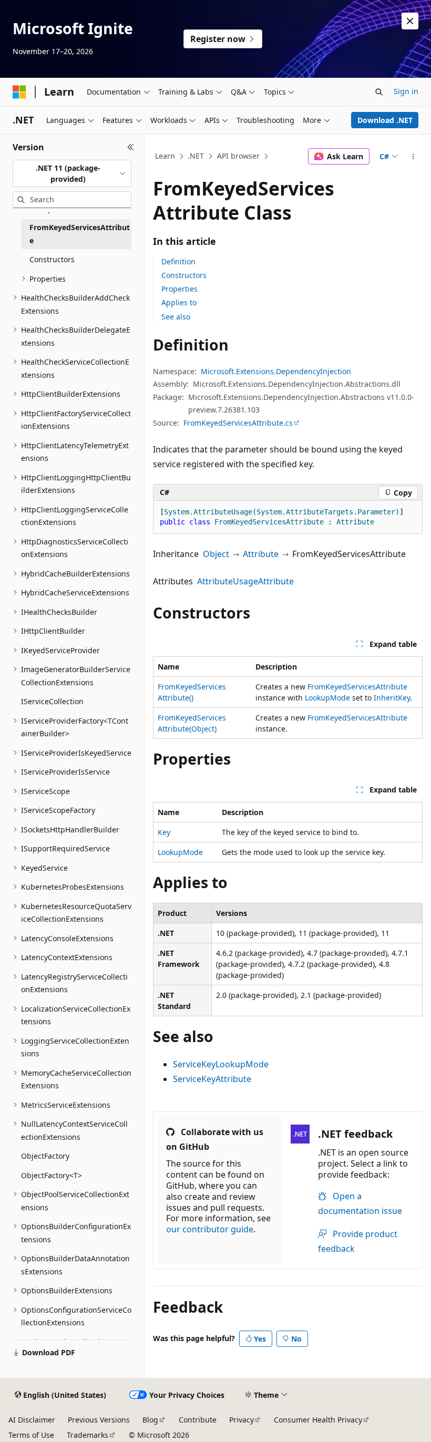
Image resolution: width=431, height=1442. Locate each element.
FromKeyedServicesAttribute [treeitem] (79, 233)
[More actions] (413, 156)
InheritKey (392, 698)
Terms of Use (31, 1435)
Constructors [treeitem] (52, 259)
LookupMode (327, 698)
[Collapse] (130, 147)
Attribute (261, 554)
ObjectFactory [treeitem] (45, 1156)
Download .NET (385, 120)
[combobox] (72, 174)
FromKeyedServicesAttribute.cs (238, 423)
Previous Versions (99, 1420)
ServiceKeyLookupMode (221, 1064)
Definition (178, 261)
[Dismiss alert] (410, 21)
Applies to (179, 302)
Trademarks (87, 1435)
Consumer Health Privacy (318, 1420)
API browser (238, 156)
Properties (179, 289)
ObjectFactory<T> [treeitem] (51, 1175)
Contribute (198, 1420)
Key (164, 832)
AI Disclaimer (31, 1420)
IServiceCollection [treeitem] (52, 701)
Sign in (406, 91)
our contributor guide (209, 1229)
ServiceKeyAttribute (212, 1079)
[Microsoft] (19, 92)
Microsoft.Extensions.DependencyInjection (276, 371)
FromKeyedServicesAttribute (357, 687)
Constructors (184, 275)
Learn (165, 156)
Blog (150, 1420)
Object (216, 554)
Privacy (241, 1420)
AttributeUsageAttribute (245, 581)
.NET (196, 156)
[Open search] (378, 92)
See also (175, 317)
